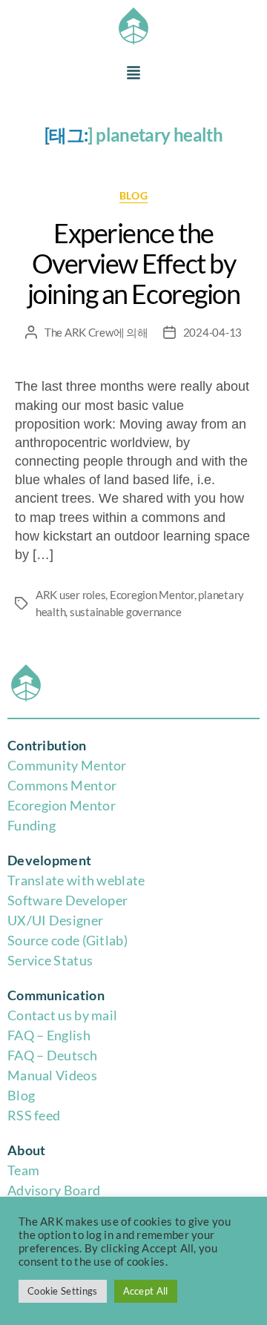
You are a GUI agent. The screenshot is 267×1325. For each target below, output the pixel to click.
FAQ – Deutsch (52, 1055)
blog (133, 195)
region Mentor (72, 805)
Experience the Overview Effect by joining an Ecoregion (133, 263)
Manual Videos (52, 1075)
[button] (133, 73)
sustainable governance (125, 611)
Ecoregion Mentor (152, 594)
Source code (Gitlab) (67, 940)
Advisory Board (53, 1190)
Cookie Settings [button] (62, 1291)
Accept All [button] (145, 1291)
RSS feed (33, 1115)
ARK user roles (70, 594)
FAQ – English (48, 1035)
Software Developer (67, 900)
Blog (21, 1095)
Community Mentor (67, 765)
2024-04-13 (212, 332)
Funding (31, 825)
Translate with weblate (76, 880)
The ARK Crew (78, 332)
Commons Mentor (61, 785)
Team (23, 1170)
